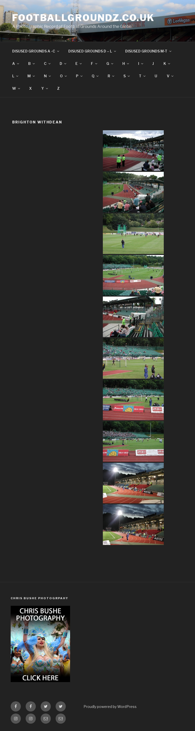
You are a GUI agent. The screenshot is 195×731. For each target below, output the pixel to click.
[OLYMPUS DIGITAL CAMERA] (133, 150)
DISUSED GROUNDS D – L (90, 51)
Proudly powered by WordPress (110, 706)
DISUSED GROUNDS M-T (146, 51)
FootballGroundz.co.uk (83, 17)
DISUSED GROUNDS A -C (33, 51)
